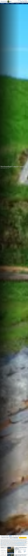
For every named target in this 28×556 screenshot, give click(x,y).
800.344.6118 (24, 2)
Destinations (2, 3)
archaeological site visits (20, 542)
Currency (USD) (19, 0)
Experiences (7, 3)
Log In (22, 0)
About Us (12, 3)
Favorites (26, 0)
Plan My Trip (17, 3)
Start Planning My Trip (22, 537)
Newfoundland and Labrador (15, 539)
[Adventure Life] (6, 1)
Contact (23, 3)
